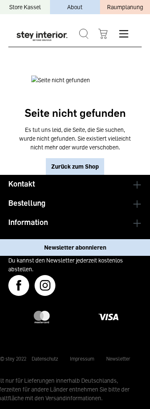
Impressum (82, 359)
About (74, 6)
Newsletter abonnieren (75, 247)
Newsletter (118, 359)
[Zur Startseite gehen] (42, 36)
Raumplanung (125, 6)
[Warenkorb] (103, 34)
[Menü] (123, 33)
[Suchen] (83, 34)
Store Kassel (25, 6)
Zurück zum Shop (75, 166)
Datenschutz (45, 359)
